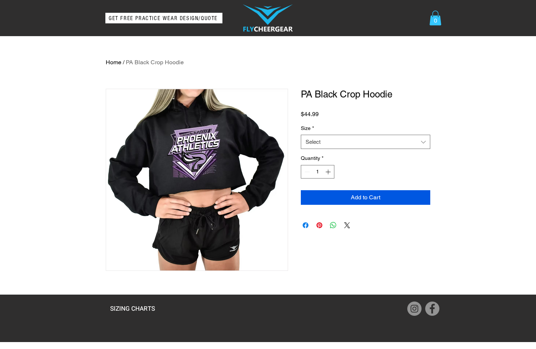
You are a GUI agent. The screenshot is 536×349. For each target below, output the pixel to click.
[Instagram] (414, 309)
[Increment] (328, 171)
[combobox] (365, 142)
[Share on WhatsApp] (333, 225)
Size (307, 128)
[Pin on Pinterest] (319, 225)
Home (113, 62)
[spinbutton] (317, 171)
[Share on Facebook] (305, 225)
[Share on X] (347, 225)
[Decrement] (306, 171)
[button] (435, 18)
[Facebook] (432, 309)
